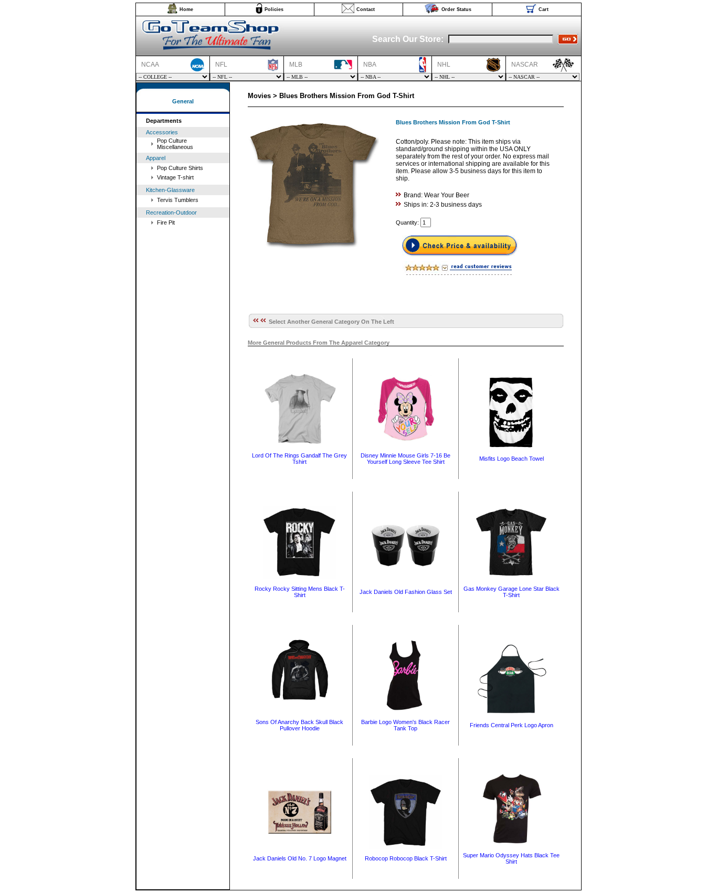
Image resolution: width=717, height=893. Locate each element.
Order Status (456, 9)
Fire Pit (166, 222)
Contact (365, 9)
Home (186, 9)
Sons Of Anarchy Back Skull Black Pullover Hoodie (299, 725)
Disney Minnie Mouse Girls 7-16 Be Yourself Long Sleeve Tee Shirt (405, 458)
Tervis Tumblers (177, 200)
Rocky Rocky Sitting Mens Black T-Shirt (300, 592)
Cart (544, 9)
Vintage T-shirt (175, 177)
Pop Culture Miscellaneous (175, 143)
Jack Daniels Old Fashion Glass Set (406, 592)
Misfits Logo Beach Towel (511, 458)
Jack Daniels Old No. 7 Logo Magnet (299, 858)
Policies (274, 9)
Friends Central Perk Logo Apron (511, 725)
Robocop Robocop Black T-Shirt (406, 858)
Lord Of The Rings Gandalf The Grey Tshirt (299, 458)
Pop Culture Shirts (180, 168)
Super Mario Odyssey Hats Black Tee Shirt (511, 858)
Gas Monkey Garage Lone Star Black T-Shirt (511, 592)
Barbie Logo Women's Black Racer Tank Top (405, 725)
